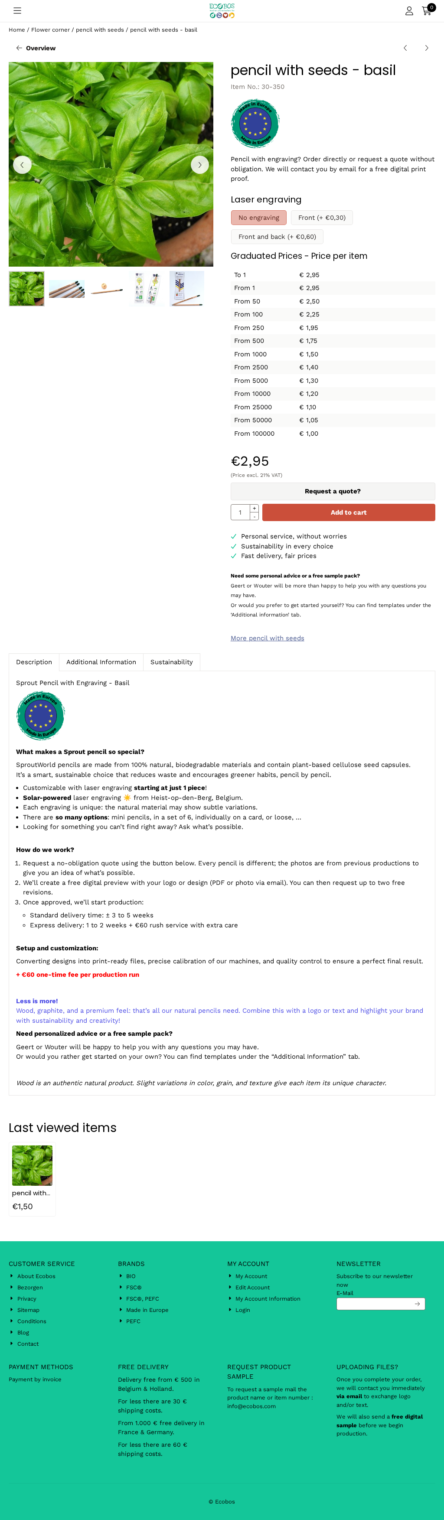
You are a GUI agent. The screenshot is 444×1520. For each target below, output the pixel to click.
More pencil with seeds (267, 638)
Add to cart (349, 512)
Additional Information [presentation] (101, 662)
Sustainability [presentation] (171, 662)
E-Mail (344, 1293)
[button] (17, 11)
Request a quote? (333, 491)
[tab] (34, 662)
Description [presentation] (34, 662)
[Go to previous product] (406, 48)
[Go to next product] (426, 48)
